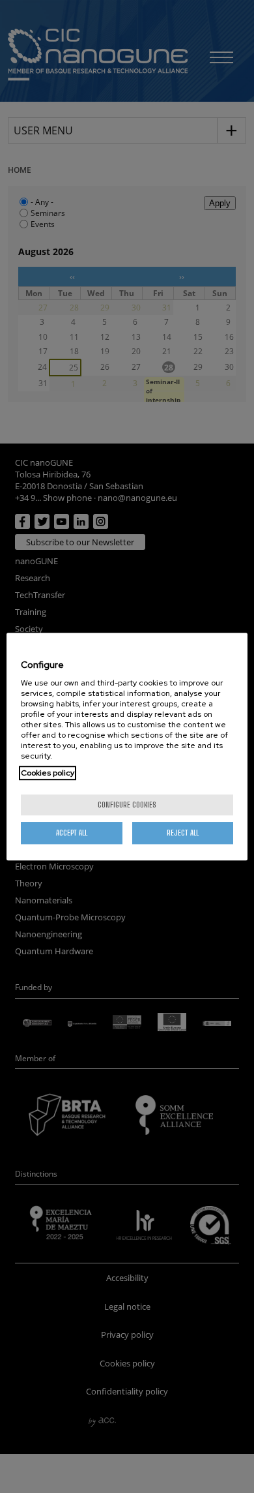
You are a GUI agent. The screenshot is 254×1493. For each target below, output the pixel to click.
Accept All (71, 832)
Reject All (183, 832)
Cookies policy (47, 773)
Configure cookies (127, 804)
